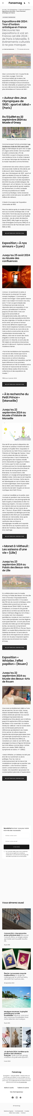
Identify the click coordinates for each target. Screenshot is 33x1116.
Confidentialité (19, 1111)
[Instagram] (17, 1097)
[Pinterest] (20, 1097)
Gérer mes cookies (14, 1112)
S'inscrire (16, 847)
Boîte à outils (9, 1087)
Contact (23, 1112)
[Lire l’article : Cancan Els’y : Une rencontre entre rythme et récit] (16, 919)
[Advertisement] (16, 800)
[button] (3, 3)
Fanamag (15, 3)
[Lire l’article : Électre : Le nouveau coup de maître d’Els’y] (16, 959)
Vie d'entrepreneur (12, 9)
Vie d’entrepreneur (16, 1092)
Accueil (4, 9)
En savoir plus (23, 1082)
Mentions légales (8, 1111)
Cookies (27, 1111)
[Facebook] (13, 1097)
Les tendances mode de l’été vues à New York (16, 146)
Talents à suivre (23, 1087)
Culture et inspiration (24, 9)
